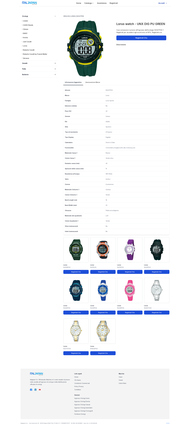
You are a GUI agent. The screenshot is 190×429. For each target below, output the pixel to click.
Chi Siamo (77, 380)
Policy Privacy (79, 386)
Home (78, 3)
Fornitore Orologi (80, 414)
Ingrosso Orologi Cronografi (83, 411)
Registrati (114, 3)
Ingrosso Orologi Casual (82, 404)
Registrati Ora (141, 38)
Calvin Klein (122, 383)
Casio (120, 377)
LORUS (73, 16)
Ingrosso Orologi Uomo (82, 398)
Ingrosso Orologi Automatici (83, 408)
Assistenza (101, 3)
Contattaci (77, 389)
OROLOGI (66, 16)
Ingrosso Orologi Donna (82, 401)
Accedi (161, 3)
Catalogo (88, 3)
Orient (121, 380)
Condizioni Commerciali (82, 383)
